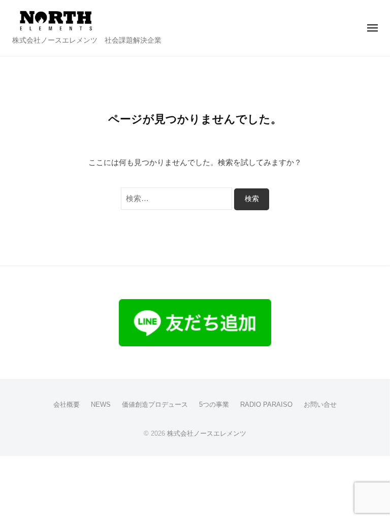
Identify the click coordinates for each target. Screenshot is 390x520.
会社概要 (66, 404)
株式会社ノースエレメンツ (206, 433)
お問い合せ (320, 404)
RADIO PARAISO (266, 404)
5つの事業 (214, 404)
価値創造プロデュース (155, 404)
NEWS (101, 404)
